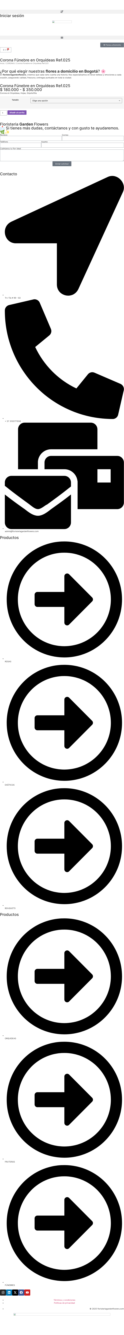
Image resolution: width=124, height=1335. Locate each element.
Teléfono (4, 142)
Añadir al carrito (17, 112)
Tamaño (15, 100)
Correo (65, 135)
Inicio (2, 63)
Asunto (44, 142)
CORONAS (10, 63)
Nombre (3, 135)
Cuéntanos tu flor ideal (10, 149)
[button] (62, 12)
